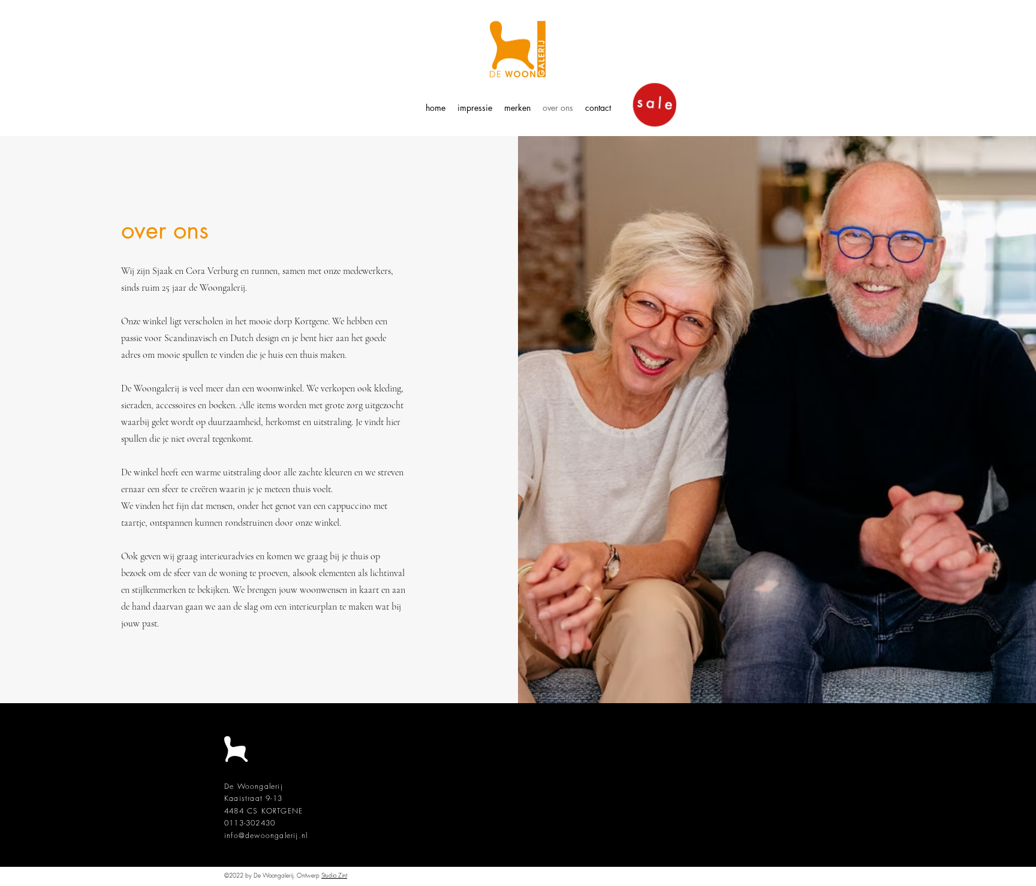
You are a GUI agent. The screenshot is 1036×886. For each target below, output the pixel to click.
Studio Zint (334, 875)
